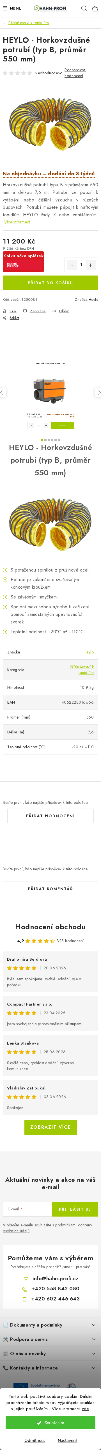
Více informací (17, 222)
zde (85, 1409)
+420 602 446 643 (55, 1298)
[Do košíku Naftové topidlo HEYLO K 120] (62, 425)
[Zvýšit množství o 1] (91, 265)
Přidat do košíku (50, 283)
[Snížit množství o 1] (72, 265)
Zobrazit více (50, 1127)
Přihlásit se (75, 1209)
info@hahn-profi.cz (55, 1278)
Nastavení (67, 1440)
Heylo (93, 299)
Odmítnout (34, 1440)
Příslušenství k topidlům (82, 669)
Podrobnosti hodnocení (75, 73)
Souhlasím (54, 1423)
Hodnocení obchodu (50, 926)
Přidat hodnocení (50, 816)
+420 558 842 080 (55, 1288)
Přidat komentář (50, 889)
